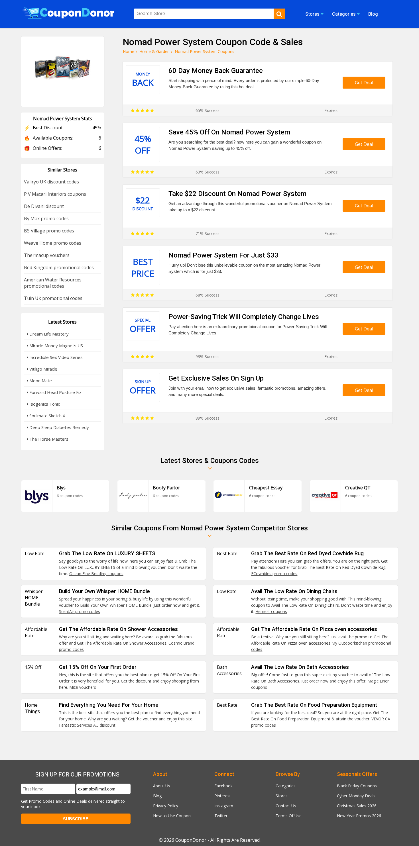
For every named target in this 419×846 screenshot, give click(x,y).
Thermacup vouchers (47, 255)
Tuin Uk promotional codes (53, 298)
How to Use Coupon (172, 815)
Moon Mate (40, 380)
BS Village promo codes (49, 231)
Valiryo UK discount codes (51, 182)
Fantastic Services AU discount (87, 725)
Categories (286, 785)
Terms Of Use (289, 815)
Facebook (223, 785)
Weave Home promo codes (52, 243)
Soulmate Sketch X (46, 415)
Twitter (220, 815)
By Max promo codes (46, 218)
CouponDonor (190, 840)
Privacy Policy (165, 805)
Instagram (223, 805)
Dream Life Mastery (48, 334)
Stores (282, 795)
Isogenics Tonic (44, 404)
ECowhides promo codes (274, 573)
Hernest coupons (271, 611)
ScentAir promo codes (79, 611)
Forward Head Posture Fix (55, 392)
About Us (161, 785)
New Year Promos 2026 (359, 815)
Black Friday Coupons (357, 785)
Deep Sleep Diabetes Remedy (58, 427)
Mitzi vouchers (82, 687)
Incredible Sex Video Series (55, 357)
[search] (279, 14)
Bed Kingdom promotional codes (59, 267)
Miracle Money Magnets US (55, 345)
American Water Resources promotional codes (53, 283)
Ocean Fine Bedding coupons (96, 573)
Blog (157, 795)
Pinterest (222, 795)
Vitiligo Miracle (42, 369)
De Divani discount (44, 206)
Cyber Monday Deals (356, 795)
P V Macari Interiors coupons (55, 194)
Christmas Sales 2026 (357, 805)
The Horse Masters (48, 439)
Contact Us (286, 805)
